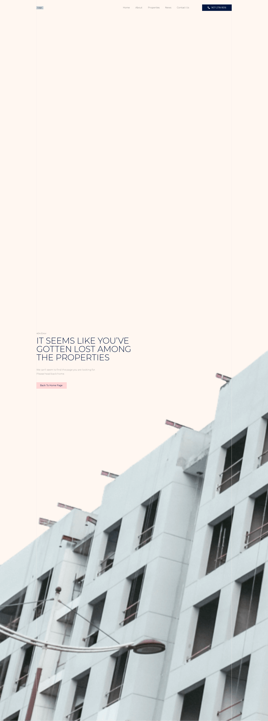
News (168, 7)
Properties (154, 7)
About (139, 7)
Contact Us (183, 7)
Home (126, 7)
